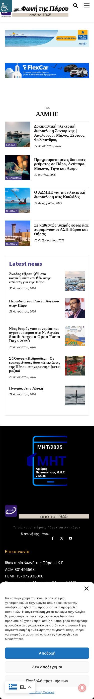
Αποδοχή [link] (47, 653)
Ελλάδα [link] (11, 145)
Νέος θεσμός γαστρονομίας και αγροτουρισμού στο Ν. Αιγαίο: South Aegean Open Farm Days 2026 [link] (34, 335)
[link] (6, 6)
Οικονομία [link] (13, 178)
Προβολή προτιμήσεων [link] (47, 680)
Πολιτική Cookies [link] (42, 692)
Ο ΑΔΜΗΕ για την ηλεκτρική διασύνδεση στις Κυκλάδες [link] (59, 194)
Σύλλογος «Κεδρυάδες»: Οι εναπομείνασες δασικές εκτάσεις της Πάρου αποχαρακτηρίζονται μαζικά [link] (35, 364)
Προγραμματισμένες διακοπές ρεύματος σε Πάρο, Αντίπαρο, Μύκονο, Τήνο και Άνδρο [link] (59, 164)
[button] (86, 588)
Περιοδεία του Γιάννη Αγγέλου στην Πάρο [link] (34, 303)
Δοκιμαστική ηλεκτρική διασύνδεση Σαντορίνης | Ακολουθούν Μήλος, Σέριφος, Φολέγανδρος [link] (59, 133)
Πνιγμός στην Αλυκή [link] (26, 388)
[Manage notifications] (82, 688)
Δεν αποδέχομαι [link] (47, 667)
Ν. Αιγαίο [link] (12, 211)
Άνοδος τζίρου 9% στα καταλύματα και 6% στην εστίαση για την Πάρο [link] (30, 278)
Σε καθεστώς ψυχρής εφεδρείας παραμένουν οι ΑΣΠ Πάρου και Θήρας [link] (61, 230)
